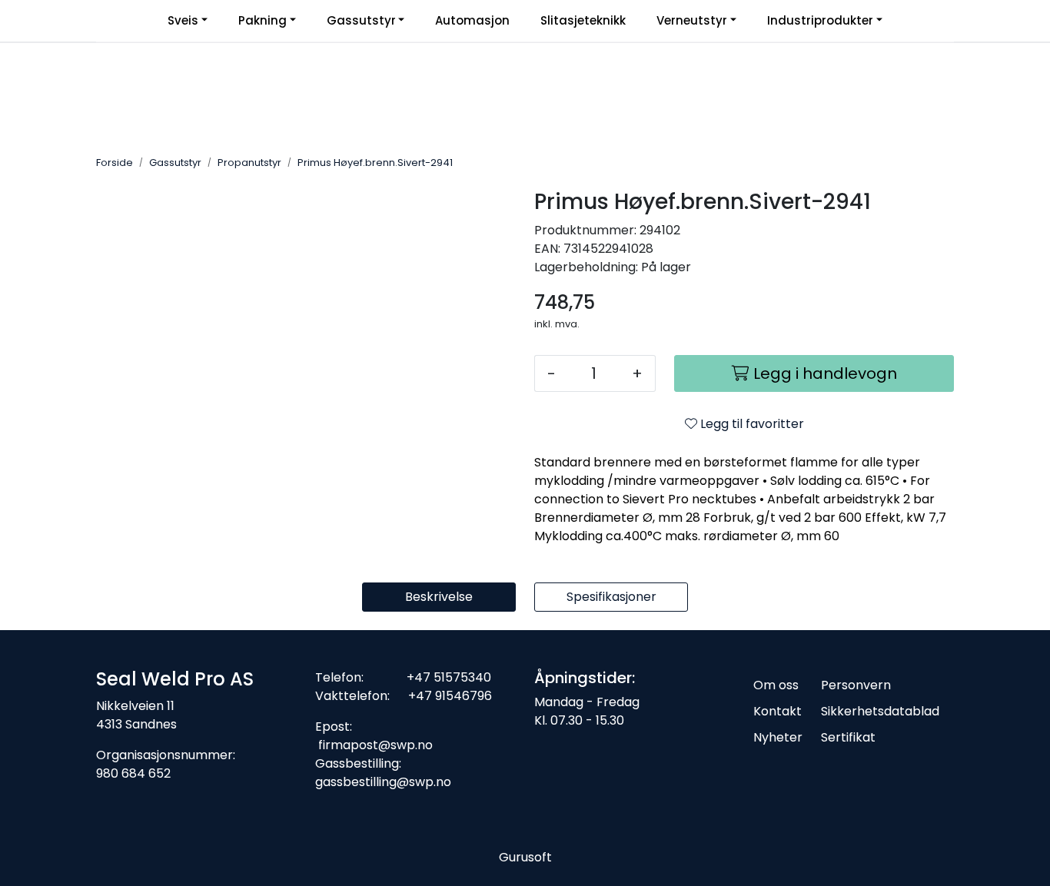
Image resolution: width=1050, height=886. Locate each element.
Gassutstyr (361, 20)
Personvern (856, 685)
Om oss (776, 685)
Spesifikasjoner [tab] (611, 597)
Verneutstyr (691, 20)
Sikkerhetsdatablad (880, 711)
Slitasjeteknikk (583, 20)
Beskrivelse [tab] (439, 597)
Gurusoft (525, 857)
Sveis (183, 20)
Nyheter (777, 737)
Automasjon (472, 20)
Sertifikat (848, 737)
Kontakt (777, 711)
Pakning (262, 20)
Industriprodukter (820, 20)
